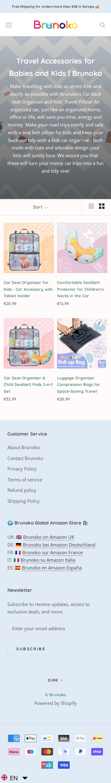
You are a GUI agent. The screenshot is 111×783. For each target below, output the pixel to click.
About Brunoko (23, 447)
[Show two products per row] (102, 206)
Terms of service (24, 479)
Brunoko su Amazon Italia (48, 560)
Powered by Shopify (55, 703)
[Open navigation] (9, 24)
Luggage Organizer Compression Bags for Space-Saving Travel (78, 384)
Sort (38, 207)
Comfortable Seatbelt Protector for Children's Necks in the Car (80, 289)
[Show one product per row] (91, 206)
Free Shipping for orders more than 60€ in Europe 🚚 (55, 6)
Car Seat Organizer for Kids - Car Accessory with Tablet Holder (28, 289)
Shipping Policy (23, 501)
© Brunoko (55, 694)
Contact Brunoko (25, 458)
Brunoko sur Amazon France (52, 552)
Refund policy (21, 490)
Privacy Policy (22, 469)
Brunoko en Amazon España (52, 567)
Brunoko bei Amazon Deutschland (59, 545)
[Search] (102, 24)
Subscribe (30, 648)
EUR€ (53, 680)
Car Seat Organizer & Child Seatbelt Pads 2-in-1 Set (28, 384)
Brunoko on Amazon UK (48, 537)
